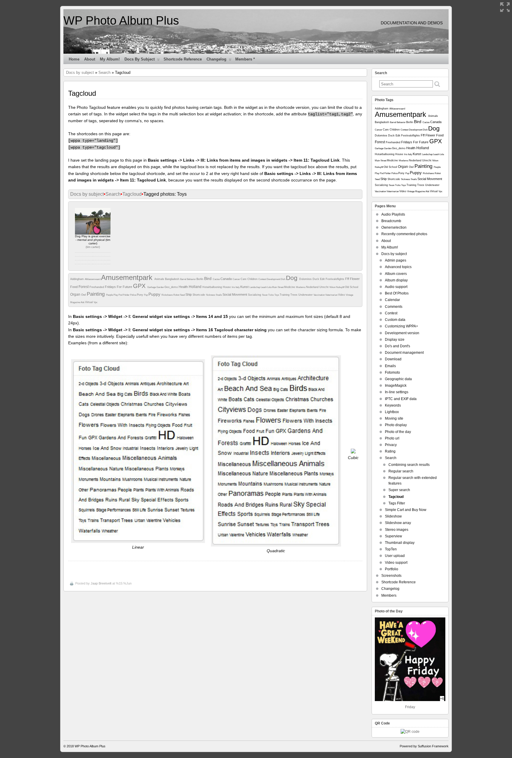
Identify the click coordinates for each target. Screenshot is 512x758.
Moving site (394, 418)
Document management (404, 353)
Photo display (396, 425)
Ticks (271, 295)
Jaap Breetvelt (101, 583)
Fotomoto (392, 372)
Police (133, 295)
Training (285, 294)
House (227, 287)
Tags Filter (396, 503)
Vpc (95, 302)
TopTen (391, 549)
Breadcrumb (391, 221)
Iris (234, 287)
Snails (219, 295)
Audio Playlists (393, 214)
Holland (195, 287)
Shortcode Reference (183, 59)
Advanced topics (398, 267)
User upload (395, 556)
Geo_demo (171, 287)
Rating (390, 451)
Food (74, 287)
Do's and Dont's (397, 346)
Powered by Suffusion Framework (424, 746)
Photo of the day (398, 432)
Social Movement (235, 294)
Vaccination (319, 295)
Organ (75, 294)
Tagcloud (132, 194)
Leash (264, 287)
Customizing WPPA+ (401, 326)
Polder (126, 295)
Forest (84, 287)
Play (116, 295)
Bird (208, 278)
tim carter (93, 247)
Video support (396, 562)
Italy (238, 287)
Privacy (391, 445)
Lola (269, 287)
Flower (355, 279)
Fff (347, 279)
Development (274, 279)
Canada (226, 279)
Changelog (216, 59)
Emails (390, 366)
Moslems (301, 287)
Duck (316, 279)
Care (244, 279)
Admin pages (395, 260)
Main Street (278, 287)
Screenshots (391, 576)
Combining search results (409, 465)
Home (74, 59)
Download (393, 359)
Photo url (392, 438)
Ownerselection (394, 227)
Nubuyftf (340, 287)
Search (104, 72)
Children (252, 279)
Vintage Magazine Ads (418, 191)
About (89, 59)
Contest (262, 279)
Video (342, 294)
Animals (159, 279)
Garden (160, 287)
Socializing (255, 294)
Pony (140, 294)
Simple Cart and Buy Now (405, 510)
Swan (265, 295)
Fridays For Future (119, 287)
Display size (394, 339)
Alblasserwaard (93, 279)
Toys (277, 295)
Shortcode (199, 294)
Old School (351, 287)
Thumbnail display (400, 543)
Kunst (244, 287)
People (109, 295)
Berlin (200, 279)
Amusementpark (127, 277)
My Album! (110, 59)
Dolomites (306, 279)
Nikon (332, 287)
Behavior (191, 279)
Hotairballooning (212, 287)
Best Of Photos (397, 293)
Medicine (290, 287)
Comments (393, 307)
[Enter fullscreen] (505, 7)
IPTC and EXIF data (401, 399)
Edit (323, 279)
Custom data (395, 320)
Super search (399, 490)
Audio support (396, 287)
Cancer (237, 279)
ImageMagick (396, 385)
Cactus (216, 279)
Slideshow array (398, 523)
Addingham (77, 279)
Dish (283, 279)
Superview (393, 536)
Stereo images (396, 530)
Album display (396, 280)
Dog (292, 277)
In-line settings (396, 392)
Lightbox (392, 412)
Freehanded (97, 287)
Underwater (305, 294)
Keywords (393, 405)
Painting (96, 294)
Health (184, 287)
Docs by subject (139, 59)
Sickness (211, 295)
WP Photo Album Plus (121, 20)
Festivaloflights (335, 279)
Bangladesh (172, 279)
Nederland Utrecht (317, 287)
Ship (189, 294)
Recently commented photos (404, 234)
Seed (182, 295)
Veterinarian (331, 295)
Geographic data (398, 379)
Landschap (255, 287)
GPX (140, 286)
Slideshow (393, 516)
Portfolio (391, 569)
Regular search (400, 471)
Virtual (89, 302)
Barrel (183, 279)
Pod (121, 295)
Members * (245, 59)
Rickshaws (167, 295)
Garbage (151, 287)
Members (388, 595)
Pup (146, 295)
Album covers (396, 274)
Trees (294, 294)
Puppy (154, 294)
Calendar (392, 300)
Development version (402, 333)
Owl (84, 294)
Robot (176, 295)
